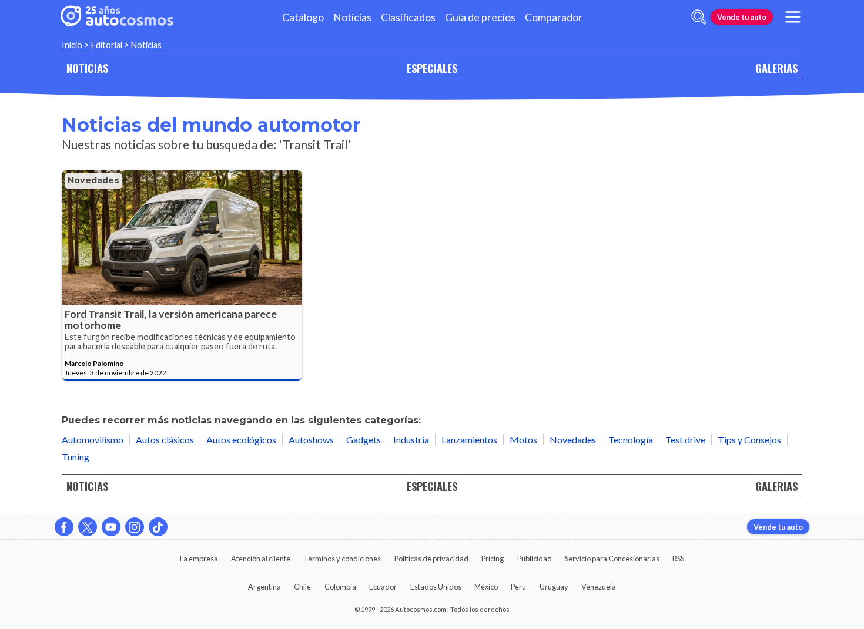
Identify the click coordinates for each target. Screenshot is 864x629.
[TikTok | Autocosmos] (158, 526)
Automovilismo (92, 439)
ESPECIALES (432, 68)
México (486, 586)
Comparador (553, 17)
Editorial (106, 45)
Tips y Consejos (749, 439)
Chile (302, 586)
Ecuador (383, 586)
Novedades (93, 180)
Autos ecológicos (241, 439)
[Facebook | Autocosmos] (64, 526)
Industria (411, 439)
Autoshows (311, 439)
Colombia (340, 586)
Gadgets (363, 439)
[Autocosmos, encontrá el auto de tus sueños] (117, 17)
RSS (678, 558)
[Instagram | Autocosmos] (134, 526)
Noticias (352, 17)
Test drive (685, 439)
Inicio (72, 45)
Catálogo (303, 17)
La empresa (199, 558)
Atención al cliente (260, 558)
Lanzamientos (469, 439)
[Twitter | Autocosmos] (87, 526)
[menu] (792, 17)
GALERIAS (776, 68)
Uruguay (554, 586)
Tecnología (630, 439)
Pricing (492, 558)
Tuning (75, 456)
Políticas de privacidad (431, 558)
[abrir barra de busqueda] (699, 17)
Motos (523, 439)
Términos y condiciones (342, 558)
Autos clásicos (165, 439)
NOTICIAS (87, 68)
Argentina (264, 586)
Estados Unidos (435, 586)
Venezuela (598, 586)
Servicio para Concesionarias (612, 558)
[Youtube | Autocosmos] (111, 526)
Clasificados (408, 17)
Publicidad (534, 558)
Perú (518, 586)
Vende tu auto (741, 17)
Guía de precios (480, 17)
